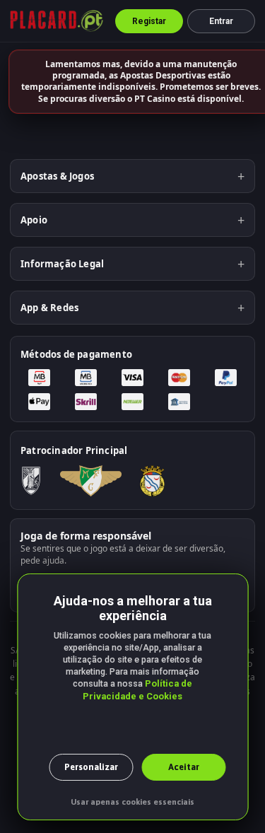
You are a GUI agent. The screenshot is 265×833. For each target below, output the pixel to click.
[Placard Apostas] (56, 21)
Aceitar (183, 767)
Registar (149, 21)
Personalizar (91, 767)
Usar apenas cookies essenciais (132, 802)
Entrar (221, 21)
